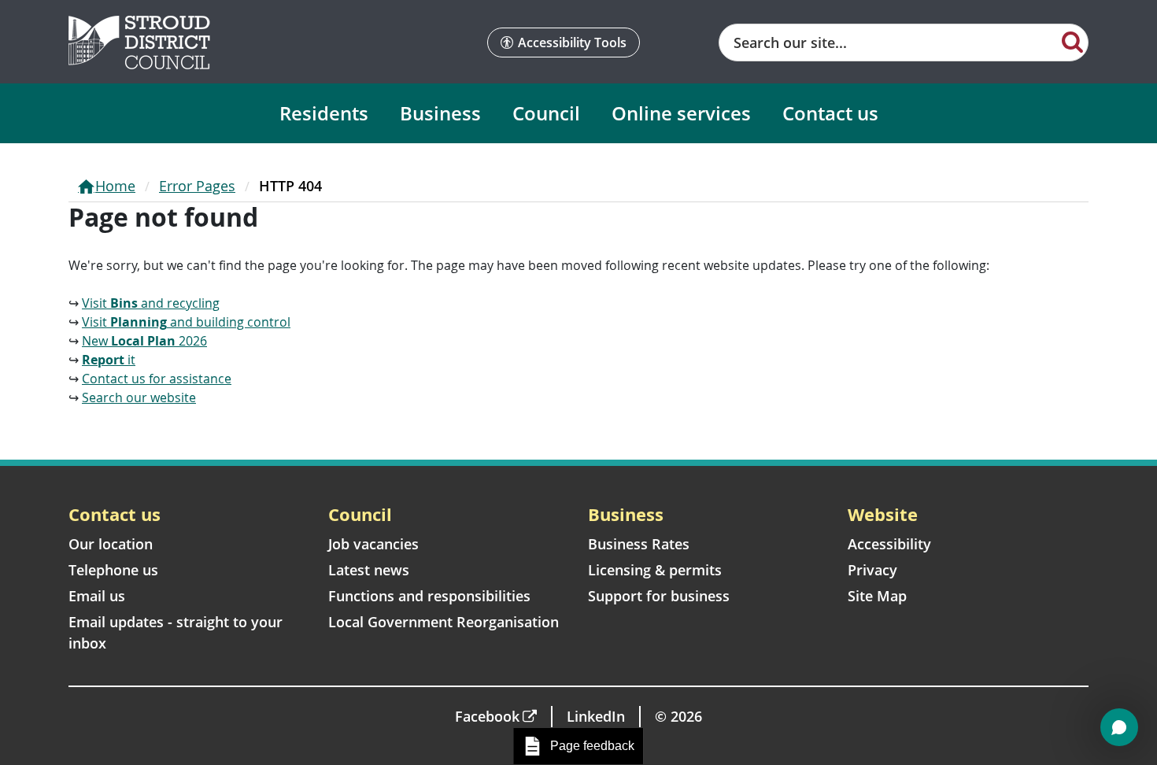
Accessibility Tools (572, 42)
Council (546, 113)
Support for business (659, 595)
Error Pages (197, 185)
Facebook (487, 716)
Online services (681, 113)
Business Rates (638, 543)
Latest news (368, 569)
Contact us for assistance (156, 378)
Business (440, 113)
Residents (323, 113)
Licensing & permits (655, 569)
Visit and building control (186, 322)
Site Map (877, 595)
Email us (96, 595)
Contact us (830, 113)
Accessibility (889, 543)
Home (115, 185)
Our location (110, 543)
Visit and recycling (151, 303)
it (108, 359)
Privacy (872, 569)
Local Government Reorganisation (443, 621)
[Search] (1072, 40)
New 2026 (144, 340)
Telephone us (113, 569)
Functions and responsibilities (429, 595)
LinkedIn (596, 716)
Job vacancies (373, 543)
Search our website (139, 397)
